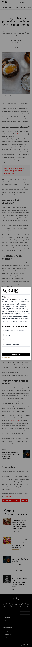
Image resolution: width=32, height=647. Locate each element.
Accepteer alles (16, 354)
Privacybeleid (6, 357)
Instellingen (16, 349)
